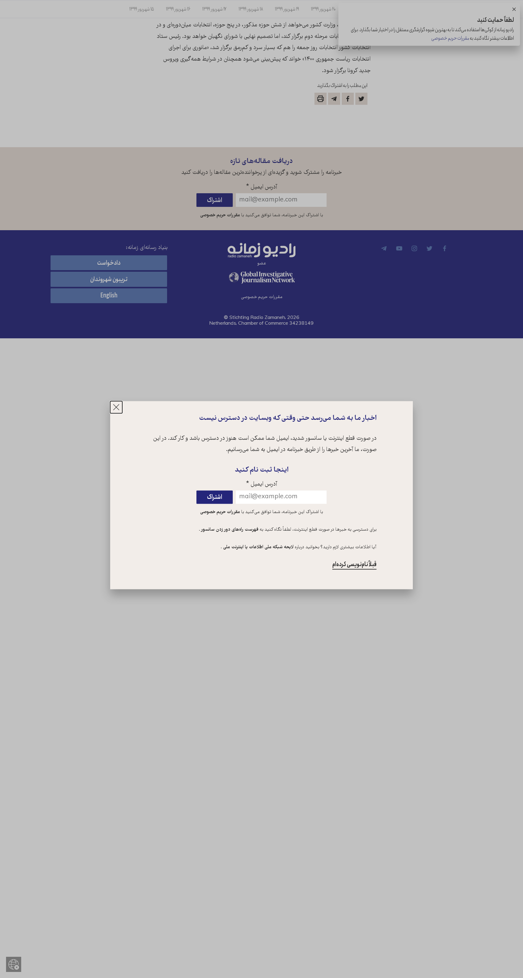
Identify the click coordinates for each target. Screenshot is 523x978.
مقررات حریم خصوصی (220, 512)
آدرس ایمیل (261, 485)
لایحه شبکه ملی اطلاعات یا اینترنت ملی (258, 547)
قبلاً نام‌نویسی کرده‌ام (354, 564)
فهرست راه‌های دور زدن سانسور (229, 530)
